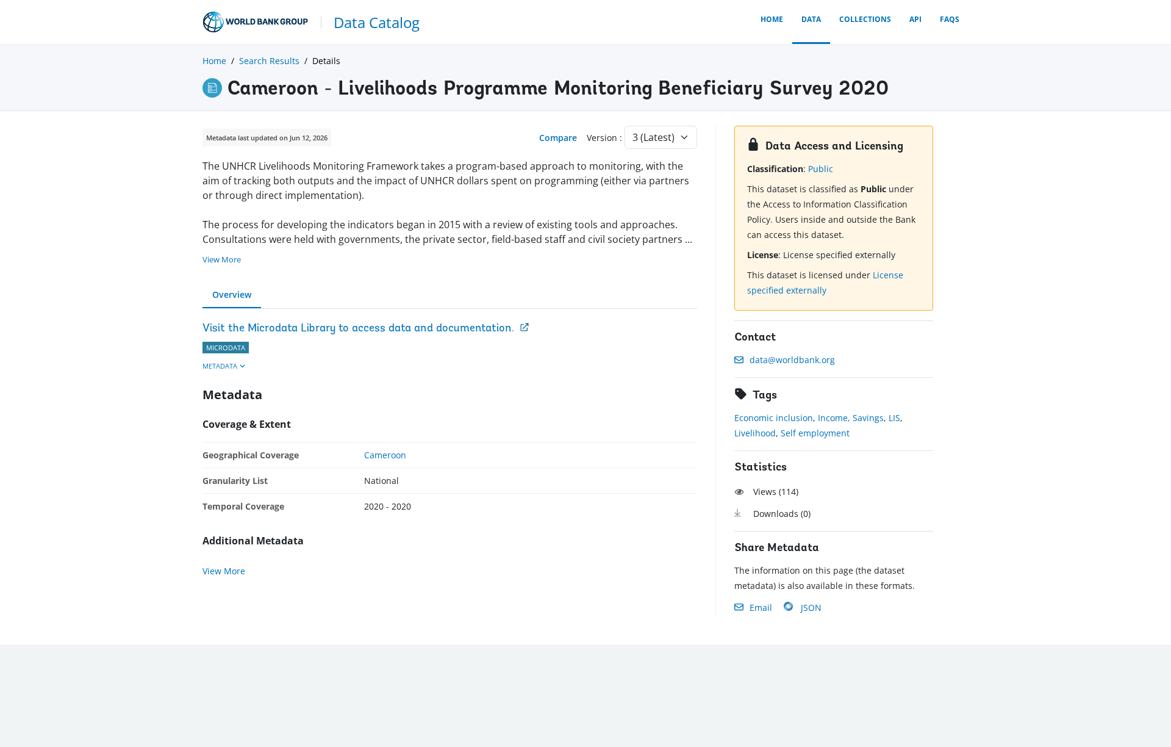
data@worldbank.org (792, 360)
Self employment (815, 433)
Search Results (269, 61)
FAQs (949, 19)
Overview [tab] (231, 294)
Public (820, 169)
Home (772, 19)
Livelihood (755, 433)
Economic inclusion (773, 418)
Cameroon (385, 455)
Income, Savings (851, 418)
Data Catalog (377, 22)
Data (811, 19)
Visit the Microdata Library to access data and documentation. (358, 328)
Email (761, 607)
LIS (894, 418)
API (915, 19)
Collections (865, 19)
